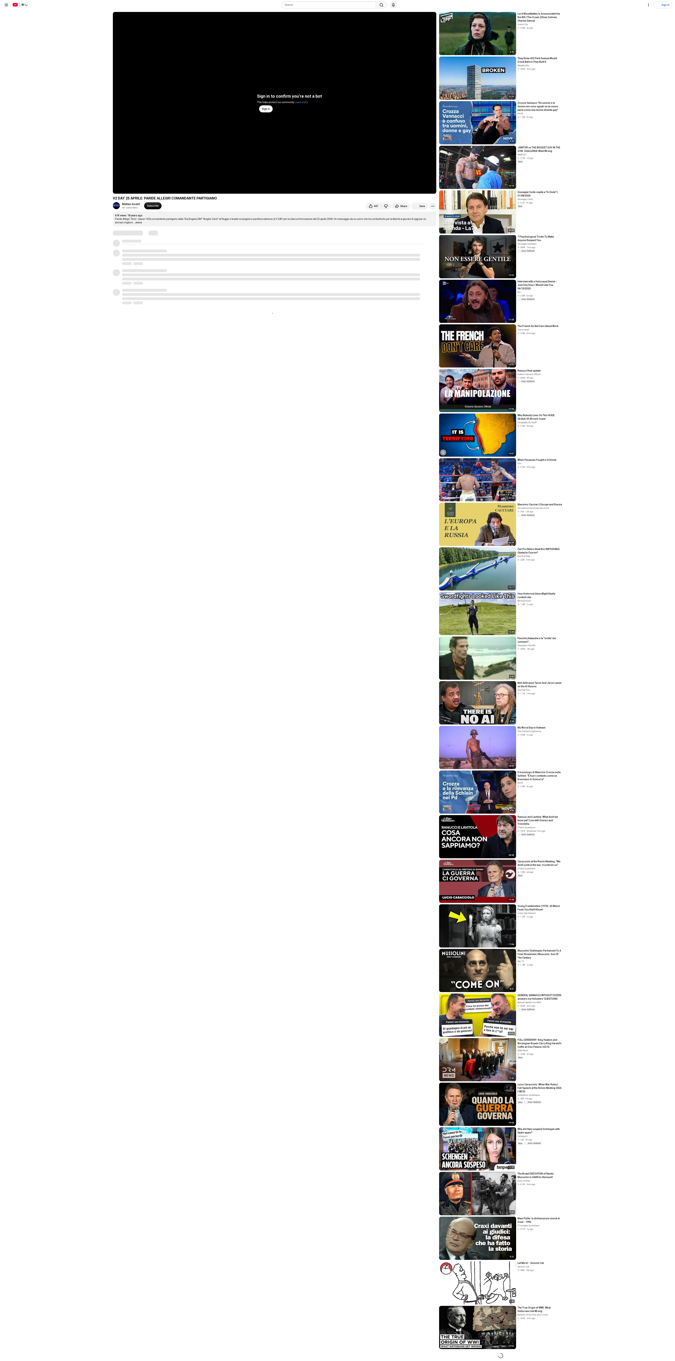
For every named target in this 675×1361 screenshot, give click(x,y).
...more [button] (137, 222)
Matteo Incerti (131, 204)
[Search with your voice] (393, 4)
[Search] (381, 4)
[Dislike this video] (386, 206)
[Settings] (648, 5)
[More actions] (432, 206)
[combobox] (330, 5)
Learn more (301, 102)
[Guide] (6, 5)
